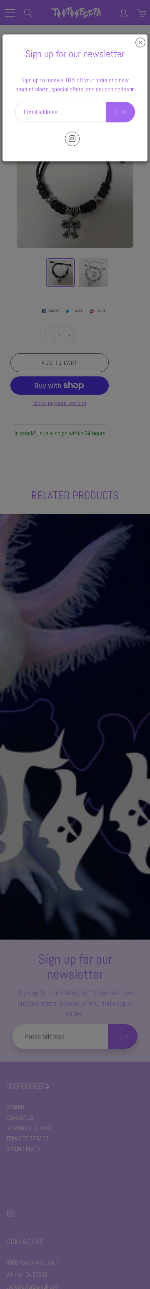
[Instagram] (72, 139)
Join (120, 112)
